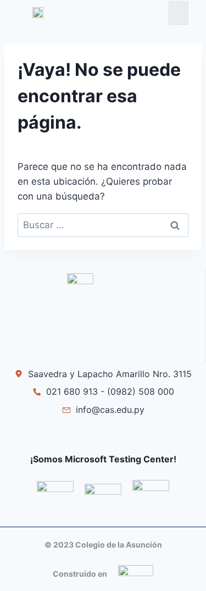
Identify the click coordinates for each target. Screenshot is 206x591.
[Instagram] (103, 436)
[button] (179, 13)
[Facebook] (79, 436)
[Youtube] (127, 436)
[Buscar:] (103, 224)
